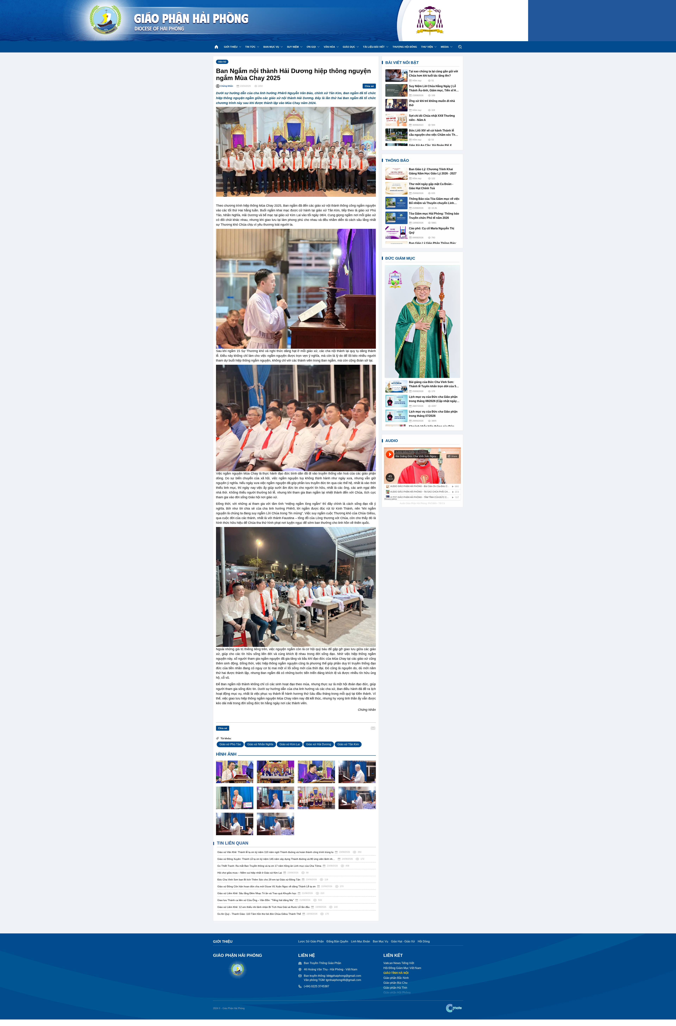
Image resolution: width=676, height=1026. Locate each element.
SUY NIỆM (293, 46)
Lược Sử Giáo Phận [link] (311, 941)
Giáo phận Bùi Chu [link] (395, 982)
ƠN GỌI (311, 46)
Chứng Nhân (226, 86)
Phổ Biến (432, 503)
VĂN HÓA (329, 46)
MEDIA (445, 46)
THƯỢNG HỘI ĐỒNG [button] (405, 46)
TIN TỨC (250, 46)
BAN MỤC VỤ (271, 46)
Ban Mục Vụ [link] (380, 941)
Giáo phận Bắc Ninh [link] (396, 977)
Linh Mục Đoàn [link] (360, 941)
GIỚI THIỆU (230, 46)
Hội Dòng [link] (424, 941)
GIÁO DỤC (349, 46)
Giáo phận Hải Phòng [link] (397, 992)
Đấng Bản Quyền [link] (337, 941)
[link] (454, 1008)
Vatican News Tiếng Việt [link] (398, 963)
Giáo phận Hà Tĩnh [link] (395, 987)
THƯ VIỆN (427, 46)
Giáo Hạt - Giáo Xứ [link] (403, 941)
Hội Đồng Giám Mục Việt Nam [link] (402, 968)
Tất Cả (442, 503)
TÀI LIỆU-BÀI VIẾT (374, 46)
